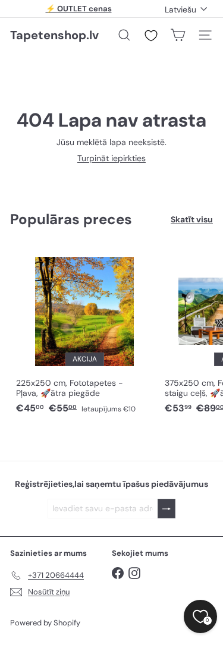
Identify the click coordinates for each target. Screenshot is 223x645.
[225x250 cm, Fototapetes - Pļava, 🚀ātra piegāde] (84, 332)
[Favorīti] (151, 35)
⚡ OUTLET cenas (79, 9)
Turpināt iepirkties (111, 158)
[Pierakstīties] (166, 508)
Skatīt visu (192, 220)
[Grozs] (177, 35)
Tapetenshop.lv (54, 35)
